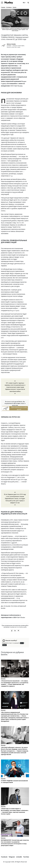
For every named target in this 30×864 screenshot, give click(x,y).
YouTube (26, 857)
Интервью (9, 7)
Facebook (4, 857)
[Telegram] (18, 630)
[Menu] (2, 3)
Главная (3, 7)
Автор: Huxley (11, 44)
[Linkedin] (15, 630)
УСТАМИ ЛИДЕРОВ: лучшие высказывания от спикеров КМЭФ (14, 781)
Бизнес (14, 7)
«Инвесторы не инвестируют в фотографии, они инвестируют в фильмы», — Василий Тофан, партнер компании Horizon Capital (15, 811)
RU (24, 3)
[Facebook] (12, 630)
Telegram (12, 857)
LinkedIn (19, 857)
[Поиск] (28, 2)
